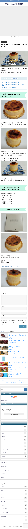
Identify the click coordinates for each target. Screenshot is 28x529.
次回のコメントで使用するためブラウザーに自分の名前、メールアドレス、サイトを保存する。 (14, 322)
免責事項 (3, 473)
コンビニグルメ (14, 449)
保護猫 (14, 456)
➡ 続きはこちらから (14, 414)
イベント (18, 36)
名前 (3, 306)
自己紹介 (3, 477)
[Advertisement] (14, 21)
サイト (3, 315)
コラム (23, 36)
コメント (5, 293)
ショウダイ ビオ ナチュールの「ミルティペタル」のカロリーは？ (15, 382)
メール (4, 311)
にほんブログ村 (4, 400)
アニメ (5, 36)
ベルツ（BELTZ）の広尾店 (9, 87)
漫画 (11, 36)
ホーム (2, 36)
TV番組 (14, 36)
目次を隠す (15, 78)
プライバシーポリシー (6, 470)
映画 (8, 36)
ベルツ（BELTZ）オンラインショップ (10, 266)
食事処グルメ (14, 452)
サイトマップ (4, 466)
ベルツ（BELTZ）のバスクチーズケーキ (12, 82)
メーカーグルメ (5, 331)
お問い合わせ (4, 462)
